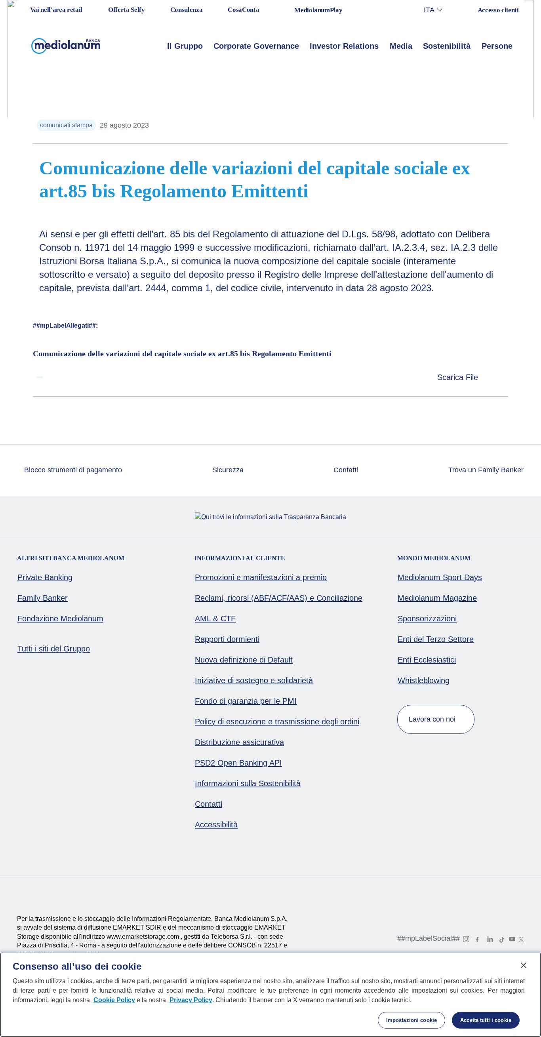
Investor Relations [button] (344, 46)
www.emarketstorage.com (144, 936)
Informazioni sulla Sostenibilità (248, 783)
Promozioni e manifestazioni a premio (261, 577)
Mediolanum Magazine (437, 598)
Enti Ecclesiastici (427, 659)
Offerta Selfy (126, 9)
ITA (429, 10)
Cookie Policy (114, 1000)
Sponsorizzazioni (427, 618)
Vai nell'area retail (55, 9)
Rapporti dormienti (227, 639)
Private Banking (44, 577)
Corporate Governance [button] (256, 46)
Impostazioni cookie (411, 1020)
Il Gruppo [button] (185, 46)
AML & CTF (215, 618)
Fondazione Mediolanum (60, 618)
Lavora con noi (433, 719)
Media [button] (401, 46)
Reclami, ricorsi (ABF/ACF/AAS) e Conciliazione (278, 598)
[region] (270, 994)
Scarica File (458, 377)
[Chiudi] (523, 965)
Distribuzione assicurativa (239, 742)
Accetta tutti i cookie (485, 1020)
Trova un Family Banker (485, 470)
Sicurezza (227, 470)
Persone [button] (497, 46)
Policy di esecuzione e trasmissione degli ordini (277, 721)
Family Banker (42, 598)
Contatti (344, 470)
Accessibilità (216, 824)
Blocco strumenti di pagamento (72, 470)
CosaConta (243, 9)
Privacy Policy (191, 1000)
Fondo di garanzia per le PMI (246, 701)
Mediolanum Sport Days (440, 577)
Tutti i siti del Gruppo (53, 648)
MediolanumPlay (318, 10)
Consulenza (186, 9)
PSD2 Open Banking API (238, 762)
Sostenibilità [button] (447, 46)
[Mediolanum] (66, 46)
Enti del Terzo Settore (436, 639)
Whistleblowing (424, 680)
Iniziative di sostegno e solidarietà (254, 680)
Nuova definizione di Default (244, 659)
